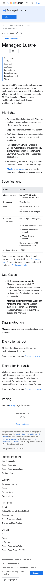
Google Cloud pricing (10, 465)
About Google (7, 559)
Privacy (18, 559)
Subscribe (37, 573)
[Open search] (27, 3)
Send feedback (11, 38)
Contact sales (7, 473)
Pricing (12, 405)
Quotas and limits (19, 265)
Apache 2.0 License (9, 439)
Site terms (27, 559)
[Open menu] (4, 3)
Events (4, 538)
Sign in (39, 3)
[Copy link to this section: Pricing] (13, 399)
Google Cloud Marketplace (12, 469)
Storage (27, 25)
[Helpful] (17, 33)
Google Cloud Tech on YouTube (14, 550)
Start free (9, 17)
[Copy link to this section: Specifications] (23, 181)
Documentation (15, 25)
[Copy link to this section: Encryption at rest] (28, 341)
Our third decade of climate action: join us (19, 567)
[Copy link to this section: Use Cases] (19, 275)
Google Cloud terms (11, 563)
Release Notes (7, 492)
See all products (8, 461)
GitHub (4, 507)
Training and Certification (12, 523)
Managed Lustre (16, 10)
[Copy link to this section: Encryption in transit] (31, 366)
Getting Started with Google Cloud (15, 511)
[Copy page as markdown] (13, 51)
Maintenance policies (16, 169)
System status (8, 496)
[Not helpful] (21, 33)
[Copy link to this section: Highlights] (17, 113)
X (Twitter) (6, 542)
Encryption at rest (32, 356)
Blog (4, 534)
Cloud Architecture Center (12, 519)
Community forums (10, 484)
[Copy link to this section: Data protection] (26, 322)
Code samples (7, 515)
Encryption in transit (33, 389)
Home (4, 25)
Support (5, 488)
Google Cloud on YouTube (12, 546)
